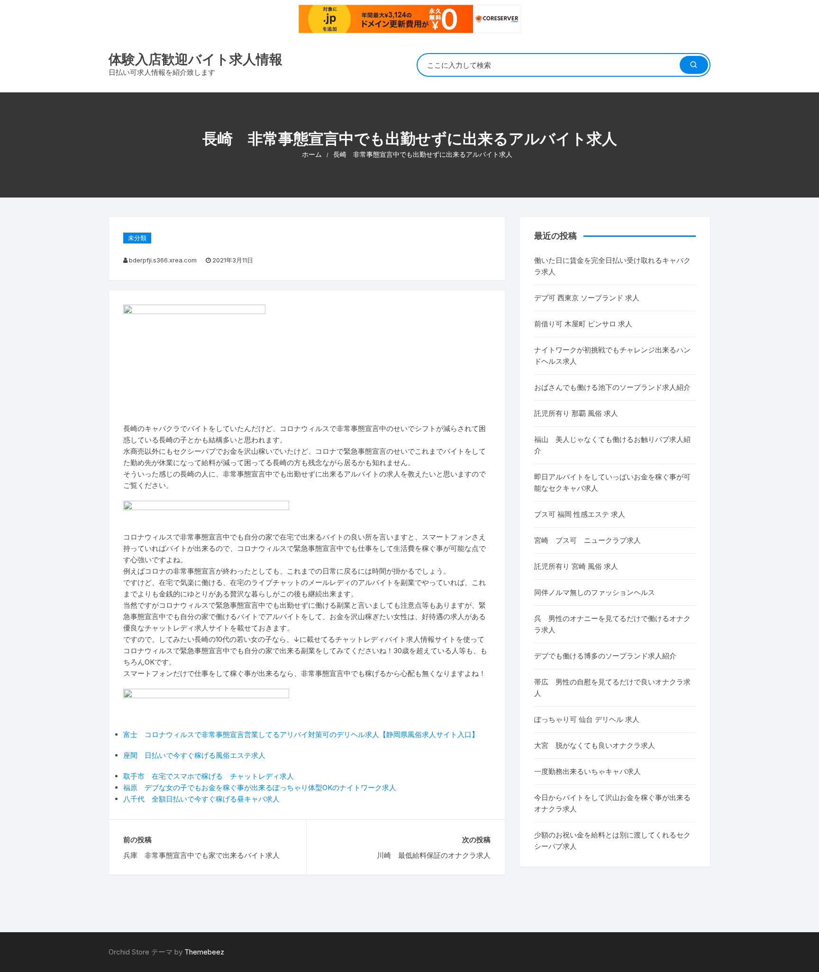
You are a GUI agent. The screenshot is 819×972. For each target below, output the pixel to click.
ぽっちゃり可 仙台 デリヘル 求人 (586, 719)
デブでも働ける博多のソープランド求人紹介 (605, 655)
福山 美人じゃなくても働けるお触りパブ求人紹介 (612, 445)
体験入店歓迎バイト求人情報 (195, 59)
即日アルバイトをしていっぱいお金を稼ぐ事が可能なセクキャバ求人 (612, 482)
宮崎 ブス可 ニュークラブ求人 (587, 540)
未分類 (137, 238)
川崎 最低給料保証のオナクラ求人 (433, 855)
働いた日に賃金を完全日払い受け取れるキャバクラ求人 (612, 266)
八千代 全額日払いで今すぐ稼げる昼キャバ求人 (201, 798)
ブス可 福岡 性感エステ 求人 (579, 514)
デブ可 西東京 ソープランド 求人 (586, 297)
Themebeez (204, 951)
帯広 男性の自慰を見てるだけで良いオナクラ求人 (612, 687)
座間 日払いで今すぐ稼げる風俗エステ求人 (194, 755)
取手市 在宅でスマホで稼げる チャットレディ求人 (208, 776)
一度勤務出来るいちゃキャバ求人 (587, 771)
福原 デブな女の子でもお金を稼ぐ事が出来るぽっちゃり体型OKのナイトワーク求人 (259, 787)
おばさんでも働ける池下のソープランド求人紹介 (612, 387)
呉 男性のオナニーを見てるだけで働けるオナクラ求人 (612, 624)
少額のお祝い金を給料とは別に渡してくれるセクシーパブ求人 (612, 840)
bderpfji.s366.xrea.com (163, 260)
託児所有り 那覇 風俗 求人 (576, 413)
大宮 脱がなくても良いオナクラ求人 (594, 745)
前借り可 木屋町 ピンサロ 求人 (583, 323)
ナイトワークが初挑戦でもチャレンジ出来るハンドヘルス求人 (612, 355)
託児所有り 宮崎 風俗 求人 (576, 566)
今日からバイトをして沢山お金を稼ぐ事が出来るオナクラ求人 (612, 803)
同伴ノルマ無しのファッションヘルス (594, 592)
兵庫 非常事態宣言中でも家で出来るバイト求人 (201, 855)
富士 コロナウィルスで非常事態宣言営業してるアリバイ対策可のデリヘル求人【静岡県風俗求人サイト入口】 (301, 734)
